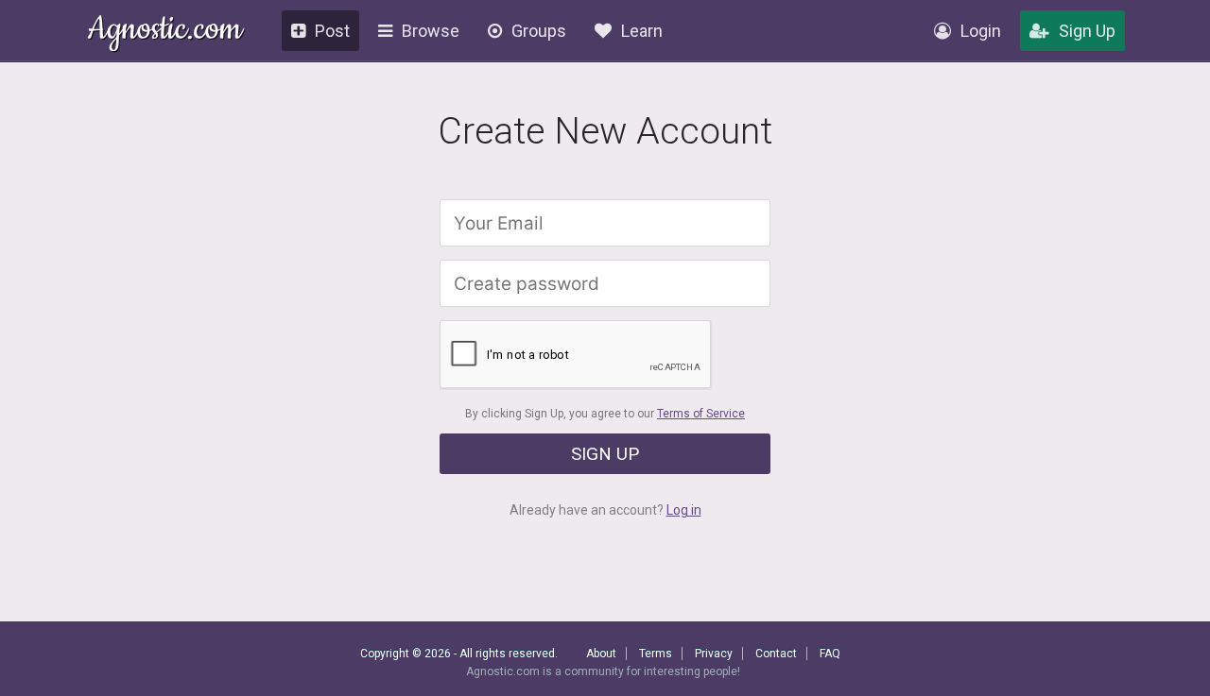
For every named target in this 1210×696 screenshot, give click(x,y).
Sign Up (1087, 31)
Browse (430, 31)
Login (980, 31)
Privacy (714, 653)
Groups (538, 31)
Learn (642, 31)
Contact (776, 653)
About (601, 653)
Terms (655, 653)
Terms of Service (701, 413)
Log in (683, 510)
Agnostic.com (165, 31)
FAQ (830, 653)
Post (332, 31)
